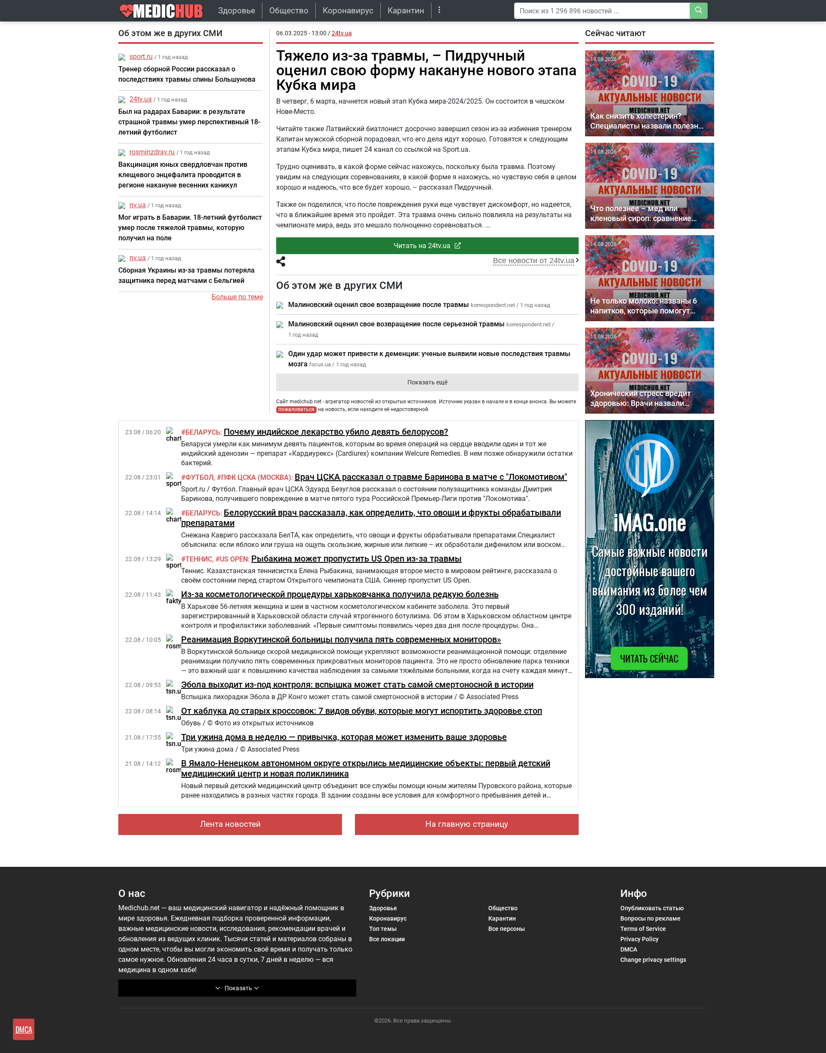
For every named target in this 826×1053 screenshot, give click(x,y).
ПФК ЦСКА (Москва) (256, 477)
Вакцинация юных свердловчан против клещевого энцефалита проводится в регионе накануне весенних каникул (182, 174)
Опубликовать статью (652, 908)
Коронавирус (348, 10)
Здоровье (236, 10)
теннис (198, 559)
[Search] (699, 11)
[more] (439, 10)
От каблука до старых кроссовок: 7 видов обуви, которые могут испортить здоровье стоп (361, 711)
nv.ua (137, 205)
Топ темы (383, 928)
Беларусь (202, 432)
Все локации (387, 939)
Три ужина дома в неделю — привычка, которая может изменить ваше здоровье (344, 737)
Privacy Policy (639, 939)
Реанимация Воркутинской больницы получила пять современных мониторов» (341, 639)
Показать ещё (427, 382)
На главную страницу (466, 824)
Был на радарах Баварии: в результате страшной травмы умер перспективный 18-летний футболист (189, 121)
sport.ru (141, 56)
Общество (288, 10)
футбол (199, 477)
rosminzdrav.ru (152, 152)
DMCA (628, 949)
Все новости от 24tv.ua (533, 260)
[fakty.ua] (178, 597)
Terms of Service (643, 928)
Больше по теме (237, 297)
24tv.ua (140, 99)
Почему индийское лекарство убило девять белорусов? (336, 432)
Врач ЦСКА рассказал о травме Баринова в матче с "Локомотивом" (431, 477)
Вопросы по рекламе (650, 918)
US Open (234, 559)
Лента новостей (230, 824)
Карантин (406, 10)
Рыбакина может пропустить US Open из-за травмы (356, 558)
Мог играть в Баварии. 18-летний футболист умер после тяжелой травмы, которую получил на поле (190, 227)
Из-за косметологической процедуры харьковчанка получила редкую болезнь (340, 594)
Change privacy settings (653, 959)
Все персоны (506, 928)
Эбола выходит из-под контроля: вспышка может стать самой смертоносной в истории (357, 684)
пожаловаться (296, 409)
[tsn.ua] (175, 687)
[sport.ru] (178, 480)
